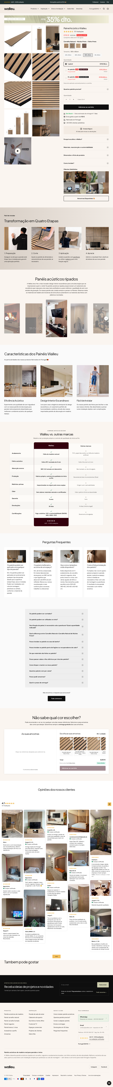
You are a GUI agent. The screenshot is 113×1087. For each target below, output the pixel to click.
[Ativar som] (18, 331)
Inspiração (44, 9)
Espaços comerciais (35, 1027)
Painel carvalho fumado (11, 1021)
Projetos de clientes (35, 1031)
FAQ (108, 2)
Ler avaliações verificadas (96, 1039)
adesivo (68, 259)
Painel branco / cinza (11, 1027)
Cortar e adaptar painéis (61, 1021)
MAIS (56, 956)
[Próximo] (106, 318)
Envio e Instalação (57, 9)
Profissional (95, 2)
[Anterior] (7, 318)
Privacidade (26, 1075)
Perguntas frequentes (61, 1031)
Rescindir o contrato (66, 1075)
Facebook (104, 1067)
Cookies (48, 1075)
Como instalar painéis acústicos (64, 1014)
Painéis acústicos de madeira (13, 1014)
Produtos (34, 9)
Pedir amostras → (101, 992)
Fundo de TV (33, 1024)
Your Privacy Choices (80, 1075)
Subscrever (103, 985)
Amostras (79, 9)
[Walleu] (9, 1066)
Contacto (102, 2)
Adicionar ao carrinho (69, 768)
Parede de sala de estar (36, 1014)
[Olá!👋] (109, 1083)
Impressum (55, 1075)
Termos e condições (38, 1075)
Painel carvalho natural (11, 1017)
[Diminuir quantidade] (66, 99)
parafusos (76, 257)
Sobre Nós (70, 9)
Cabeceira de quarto (35, 1017)
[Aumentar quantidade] (73, 99)
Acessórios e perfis (10, 1031)
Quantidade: (68, 95)
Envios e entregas (59, 1024)
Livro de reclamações (94, 1075)
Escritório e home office (36, 1021)
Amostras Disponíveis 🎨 (86, 198)
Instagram (94, 1067)
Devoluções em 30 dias (61, 1027)
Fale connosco (56, 698)
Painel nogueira (9, 1024)
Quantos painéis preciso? (62, 1017)
